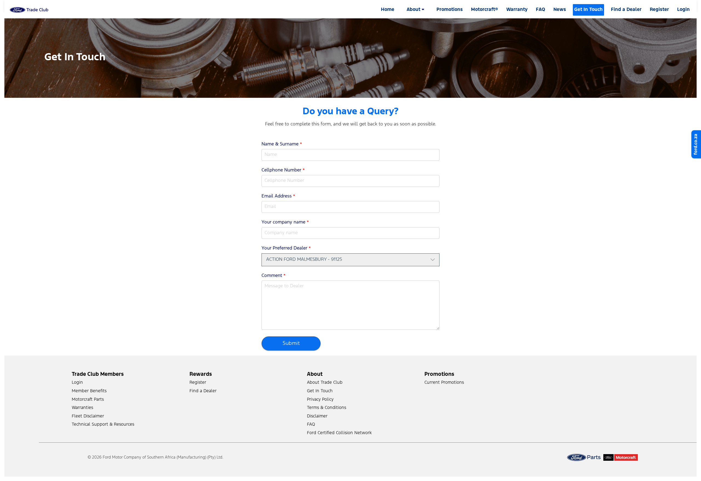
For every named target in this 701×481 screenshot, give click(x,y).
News (559, 10)
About (414, 10)
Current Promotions (444, 382)
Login (77, 382)
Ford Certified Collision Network (339, 433)
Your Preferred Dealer (286, 248)
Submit (291, 343)
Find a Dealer (626, 10)
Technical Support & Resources (103, 424)
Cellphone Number (283, 170)
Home (387, 10)
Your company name (285, 222)
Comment (274, 276)
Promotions (449, 10)
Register (659, 10)
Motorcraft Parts (88, 399)
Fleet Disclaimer (88, 416)
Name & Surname (282, 144)
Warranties (82, 408)
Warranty (517, 10)
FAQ (540, 10)
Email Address (278, 196)
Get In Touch (588, 10)
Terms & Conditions (326, 408)
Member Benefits (89, 391)
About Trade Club (325, 382)
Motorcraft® (484, 10)
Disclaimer (317, 416)
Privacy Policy (320, 399)
